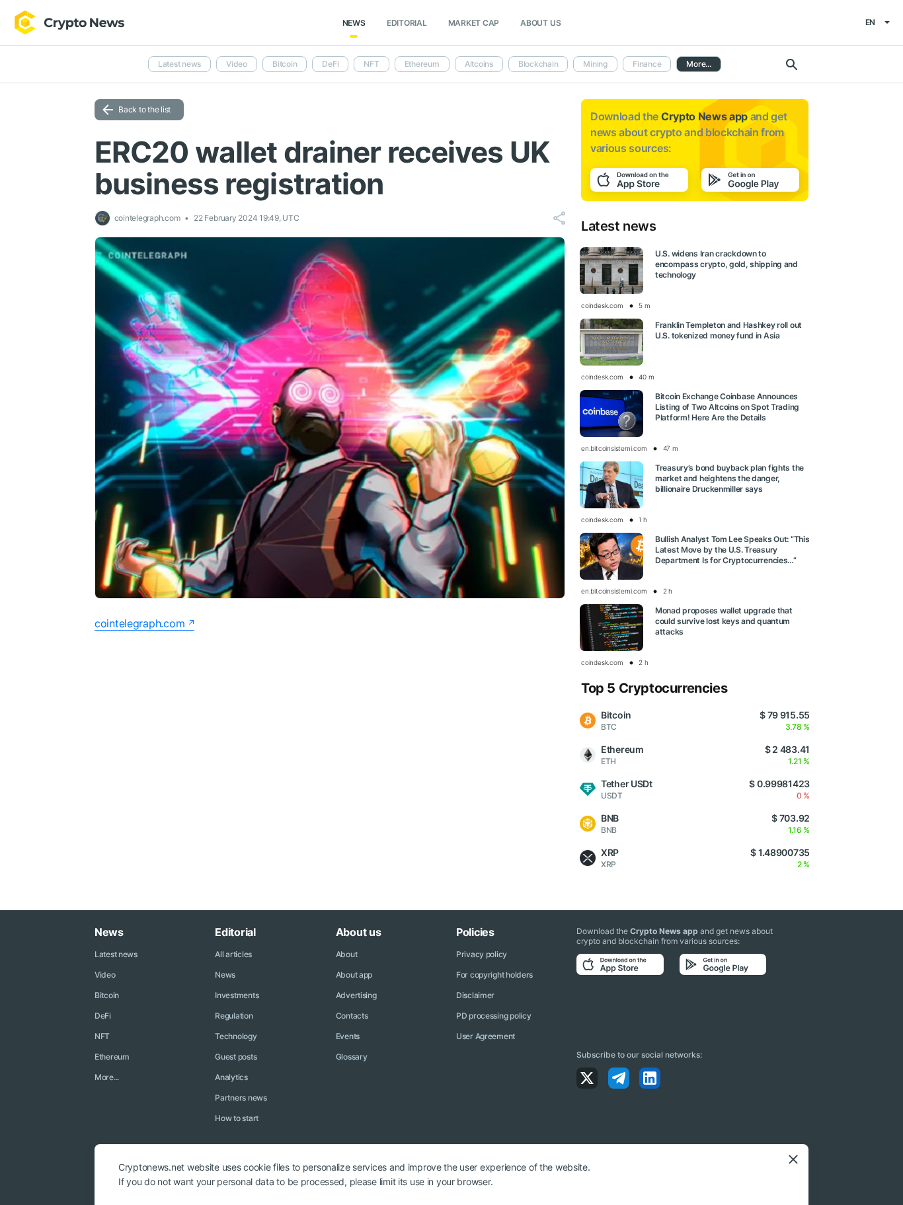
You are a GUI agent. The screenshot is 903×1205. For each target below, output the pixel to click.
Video (236, 64)
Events (348, 1036)
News (354, 23)
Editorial (407, 23)
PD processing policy (493, 1016)
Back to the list (144, 109)
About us (540, 23)
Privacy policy (481, 954)
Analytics (231, 1077)
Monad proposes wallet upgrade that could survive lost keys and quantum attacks (723, 621)
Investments (236, 995)
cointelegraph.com (139, 623)
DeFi (330, 64)
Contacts (352, 1016)
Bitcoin (284, 64)
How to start (236, 1118)
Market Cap (474, 23)
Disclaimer (475, 995)
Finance (647, 64)
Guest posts (235, 1057)
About (347, 954)
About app (354, 975)
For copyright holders (494, 975)
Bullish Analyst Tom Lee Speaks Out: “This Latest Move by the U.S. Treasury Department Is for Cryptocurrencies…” (732, 549)
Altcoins (479, 64)
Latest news (179, 64)
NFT (371, 64)
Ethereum (422, 64)
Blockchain (538, 64)
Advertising (356, 995)
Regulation (234, 1016)
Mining (595, 64)
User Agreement (485, 1036)
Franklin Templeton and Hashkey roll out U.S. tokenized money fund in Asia (728, 330)
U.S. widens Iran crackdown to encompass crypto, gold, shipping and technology (726, 264)
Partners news (240, 1098)
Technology (235, 1036)
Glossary (352, 1057)
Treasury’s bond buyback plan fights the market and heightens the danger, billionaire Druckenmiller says (729, 478)
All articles (233, 954)
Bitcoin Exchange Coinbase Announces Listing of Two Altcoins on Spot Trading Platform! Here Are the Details (727, 406)
